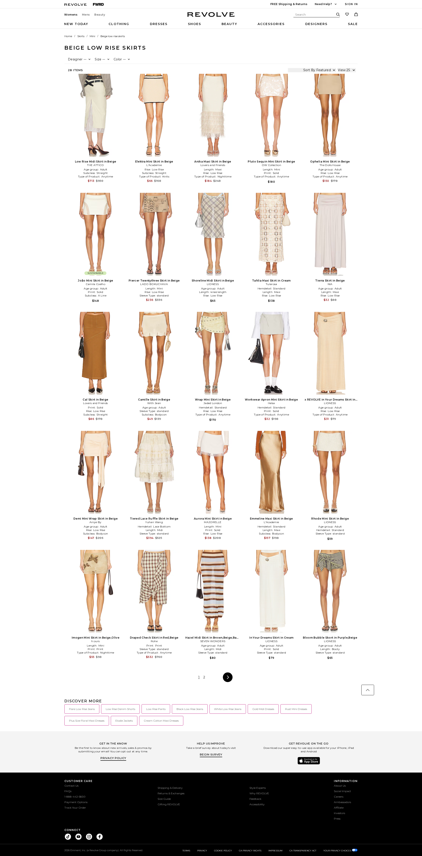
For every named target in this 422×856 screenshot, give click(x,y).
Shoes (194, 24)
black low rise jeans (189, 709)
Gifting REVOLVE (169, 804)
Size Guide (164, 798)
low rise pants (156, 709)
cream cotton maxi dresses (161, 720)
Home (68, 36)
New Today (76, 24)
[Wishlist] (347, 15)
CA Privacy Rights (250, 850)
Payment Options (75, 802)
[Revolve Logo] (211, 17)
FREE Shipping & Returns (288, 4)
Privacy (202, 850)
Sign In (351, 4)
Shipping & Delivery (170, 787)
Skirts (80, 36)
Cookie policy (223, 850)
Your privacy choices (337, 850)
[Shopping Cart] (356, 15)
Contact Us (71, 785)
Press (337, 818)
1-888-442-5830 (74, 796)
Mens (86, 14)
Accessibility (257, 804)
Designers (316, 24)
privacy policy (113, 758)
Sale (353, 24)
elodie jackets (124, 720)
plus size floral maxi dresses (86, 720)
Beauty (99, 14)
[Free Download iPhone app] (309, 764)
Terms (186, 850)
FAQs (67, 791)
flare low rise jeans (82, 709)
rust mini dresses (296, 709)
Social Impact (342, 791)
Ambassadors (342, 802)
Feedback (255, 798)
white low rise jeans (227, 709)
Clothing (119, 24)
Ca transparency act (302, 850)
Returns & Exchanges (171, 793)
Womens (71, 14)
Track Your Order (75, 807)
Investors (339, 813)
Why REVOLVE (259, 793)
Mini (92, 36)
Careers (338, 796)
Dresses (158, 24)
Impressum (275, 850)
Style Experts (257, 787)
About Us (340, 785)
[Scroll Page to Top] (367, 690)
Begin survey (211, 754)
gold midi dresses (263, 709)
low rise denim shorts (120, 709)
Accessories (271, 24)
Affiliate (339, 807)
